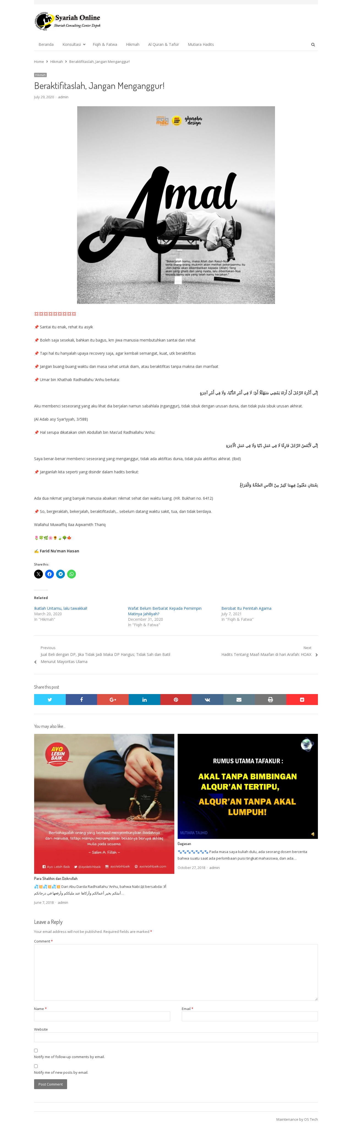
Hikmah (132, 44)
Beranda (46, 44)
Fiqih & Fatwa (105, 44)
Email (187, 1008)
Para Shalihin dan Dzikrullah (56, 878)
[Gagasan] (248, 737)
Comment (43, 941)
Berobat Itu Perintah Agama (246, 608)
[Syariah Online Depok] (67, 21)
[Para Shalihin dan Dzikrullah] (104, 737)
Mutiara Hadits (201, 44)
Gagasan (184, 843)
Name (40, 1008)
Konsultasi (71, 44)
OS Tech (311, 1119)
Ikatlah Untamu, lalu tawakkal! (60, 608)
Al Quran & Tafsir (163, 44)
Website (41, 1029)
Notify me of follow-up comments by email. (69, 1056)
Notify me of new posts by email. (61, 1072)
